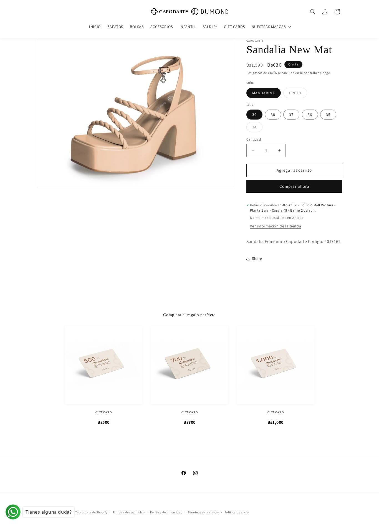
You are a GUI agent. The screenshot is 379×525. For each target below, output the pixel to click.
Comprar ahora (294, 186)
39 (254, 114)
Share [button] (257, 258)
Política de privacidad (166, 512)
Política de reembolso (129, 512)
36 (310, 114)
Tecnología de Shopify (91, 512)
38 (273, 114)
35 (328, 114)
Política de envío (236, 512)
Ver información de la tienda (275, 226)
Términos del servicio (203, 512)
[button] (270, 26)
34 (257, 128)
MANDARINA (263, 92)
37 (291, 114)
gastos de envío (264, 73)
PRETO (298, 94)
